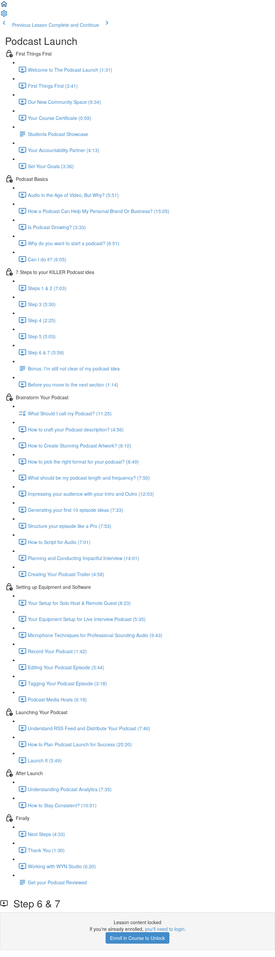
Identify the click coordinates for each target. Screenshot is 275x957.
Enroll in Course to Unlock (137, 938)
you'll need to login (164, 929)
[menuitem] (4, 15)
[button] (4, 6)
